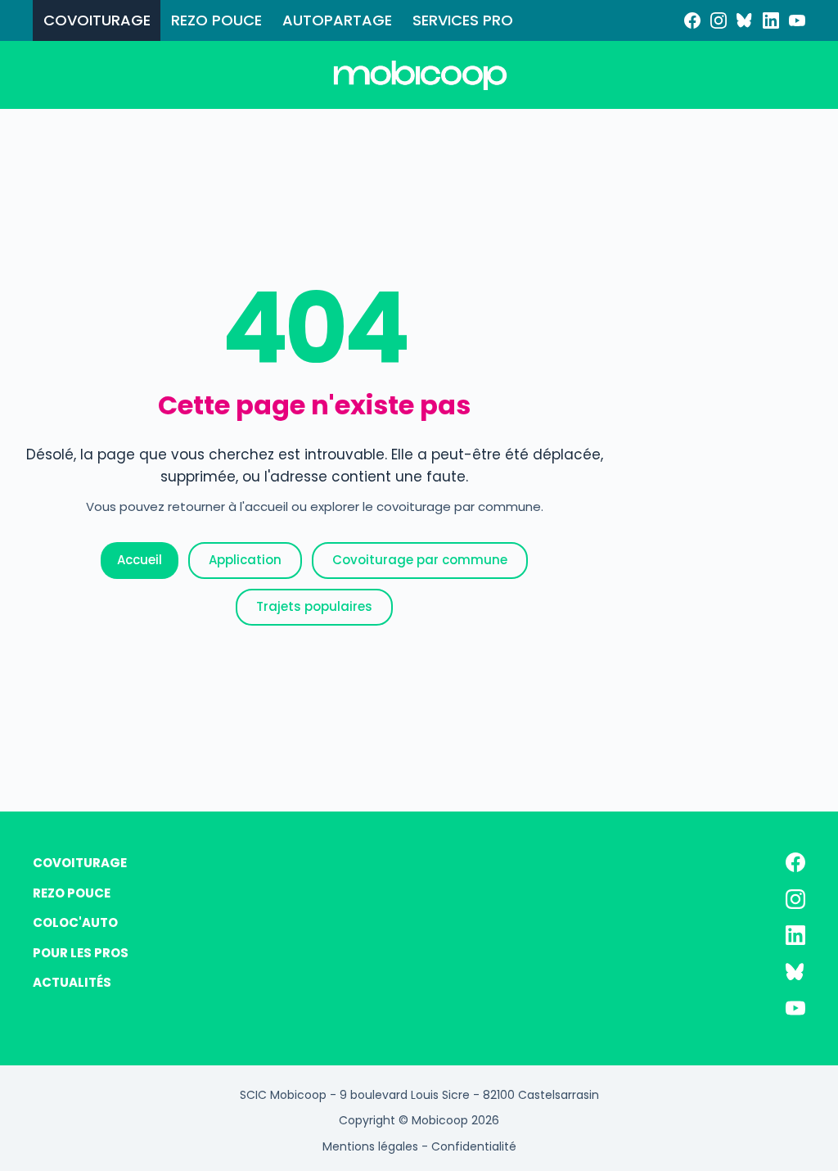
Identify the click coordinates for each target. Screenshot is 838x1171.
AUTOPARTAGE (337, 20)
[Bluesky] (745, 20)
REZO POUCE (216, 20)
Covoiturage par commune (419, 559)
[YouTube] (797, 20)
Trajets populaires (314, 606)
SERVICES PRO (462, 20)
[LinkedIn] (771, 20)
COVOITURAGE (97, 20)
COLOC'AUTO (75, 922)
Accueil (139, 559)
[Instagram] (718, 20)
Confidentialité (473, 1146)
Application (245, 559)
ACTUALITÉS (72, 982)
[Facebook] (692, 20)
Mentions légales (370, 1146)
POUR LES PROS (80, 952)
